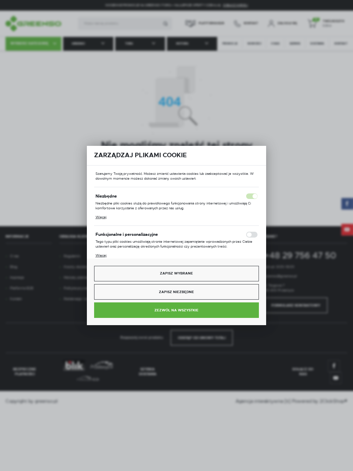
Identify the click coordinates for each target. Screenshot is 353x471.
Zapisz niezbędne (176, 292)
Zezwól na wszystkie (176, 310)
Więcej (101, 217)
